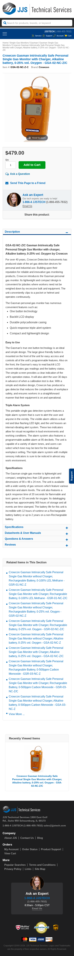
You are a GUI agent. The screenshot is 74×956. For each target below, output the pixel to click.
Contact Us (27, 837)
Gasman (34, 43)
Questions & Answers (19, 538)
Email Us (27, 206)
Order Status (30, 849)
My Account (11, 849)
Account (60, 36)
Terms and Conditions (42, 864)
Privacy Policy (12, 868)
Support (49, 36)
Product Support (51, 849)
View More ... (17, 714)
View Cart (10, 853)
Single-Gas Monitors (19, 43)
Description (12, 231)
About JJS (10, 837)
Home (5, 43)
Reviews (10, 544)
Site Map (40, 868)
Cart (69, 36)
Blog (40, 837)
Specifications (14, 527)
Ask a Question (20, 173)
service (38, 36)
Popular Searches (15, 864)
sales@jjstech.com (55, 825)
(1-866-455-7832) (63, 31)
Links (28, 868)
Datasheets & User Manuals (23, 532)
